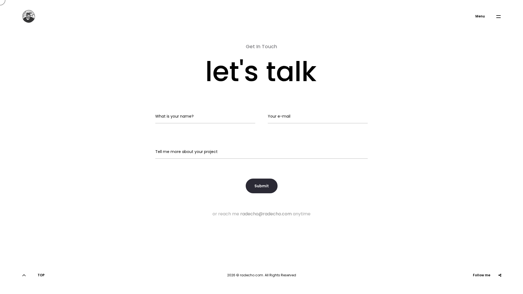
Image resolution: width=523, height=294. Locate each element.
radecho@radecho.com (266, 214)
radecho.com (251, 275)
